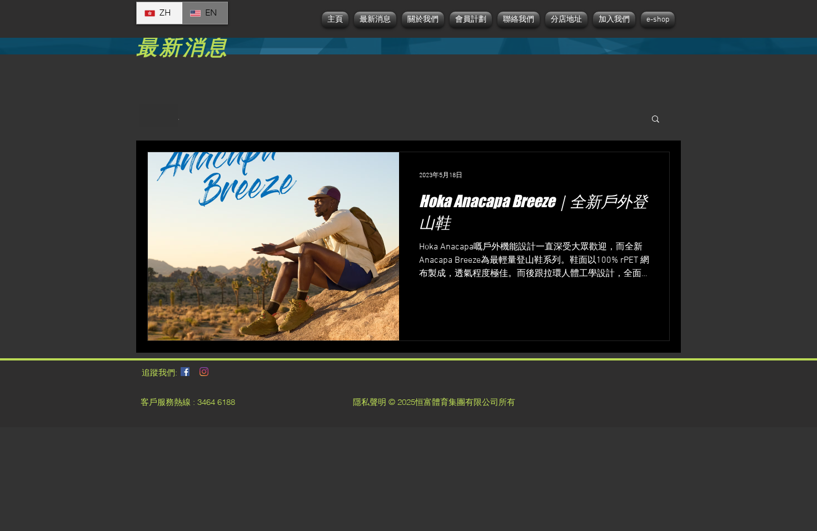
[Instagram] (204, 371)
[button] (655, 120)
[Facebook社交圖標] (185, 371)
